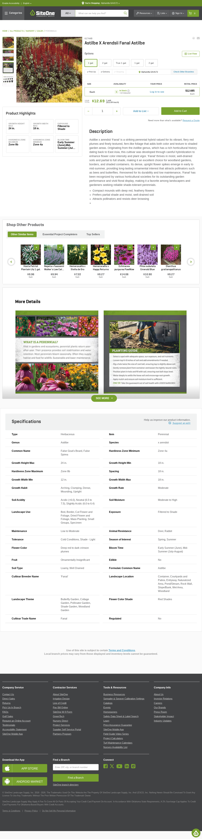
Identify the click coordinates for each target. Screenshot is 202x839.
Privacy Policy (31, 811)
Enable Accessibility (10, 3)
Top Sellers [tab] (93, 234)
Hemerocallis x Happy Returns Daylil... (101, 268)
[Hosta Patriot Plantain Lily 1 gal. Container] (31, 254)
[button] (27, 3)
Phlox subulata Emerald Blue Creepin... (148, 268)
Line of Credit (59, 703)
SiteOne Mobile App (12, 734)
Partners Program (62, 734)
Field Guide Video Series (116, 734)
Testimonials (8, 725)
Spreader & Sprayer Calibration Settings (123, 698)
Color (40, 31)
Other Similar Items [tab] (22, 234)
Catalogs (108, 703)
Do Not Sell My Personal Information (59, 811)
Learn (106, 721)
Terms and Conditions (122, 650)
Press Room (160, 712)
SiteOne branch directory (66, 784)
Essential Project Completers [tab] (60, 234)
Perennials (50, 31)
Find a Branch (61, 759)
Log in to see (157, 91)
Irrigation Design (61, 698)
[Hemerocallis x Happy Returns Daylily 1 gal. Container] (101, 254)
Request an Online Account (16, 721)
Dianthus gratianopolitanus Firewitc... (171, 268)
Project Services (61, 725)
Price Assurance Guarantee (117, 725)
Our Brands (160, 707)
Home (5, 31)
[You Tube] (120, 767)
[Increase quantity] (117, 111)
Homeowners (110, 712)
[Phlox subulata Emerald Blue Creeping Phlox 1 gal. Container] (147, 254)
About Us (158, 694)
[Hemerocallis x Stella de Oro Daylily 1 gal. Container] (77, 254)
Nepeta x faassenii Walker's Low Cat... (54, 268)
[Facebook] (106, 767)
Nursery (30, 31)
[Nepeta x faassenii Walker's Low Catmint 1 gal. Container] (54, 254)
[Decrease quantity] (88, 111)
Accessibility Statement (14, 729)
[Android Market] (25, 781)
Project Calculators (113, 738)
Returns (6, 703)
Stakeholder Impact (164, 716)
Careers (158, 703)
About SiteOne (60, 694)
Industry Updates (163, 721)
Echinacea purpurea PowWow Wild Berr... (124, 268)
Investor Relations (163, 698)
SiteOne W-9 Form (62, 712)
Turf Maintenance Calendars (117, 743)
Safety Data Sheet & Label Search (121, 716)
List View (192, 54)
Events (107, 707)
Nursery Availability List (115, 747)
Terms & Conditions (11, 811)
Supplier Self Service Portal (67, 729)
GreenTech (58, 716)
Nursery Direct (60, 721)
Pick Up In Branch (11, 707)
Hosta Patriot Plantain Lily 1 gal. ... (31, 268)
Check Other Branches (184, 72)
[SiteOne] (42, 16)
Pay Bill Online (60, 707)
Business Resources (114, 694)
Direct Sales (8, 698)
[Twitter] (113, 767)
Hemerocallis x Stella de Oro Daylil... (77, 268)
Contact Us (8, 694)
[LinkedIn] (128, 767)
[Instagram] (134, 767)
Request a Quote (191, 120)
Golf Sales (7, 716)
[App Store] (25, 768)
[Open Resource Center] (196, 833)
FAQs (5, 712)
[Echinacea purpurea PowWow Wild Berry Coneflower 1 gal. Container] (124, 254)
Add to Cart (180, 111)
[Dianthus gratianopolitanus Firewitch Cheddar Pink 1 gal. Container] (171, 254)
